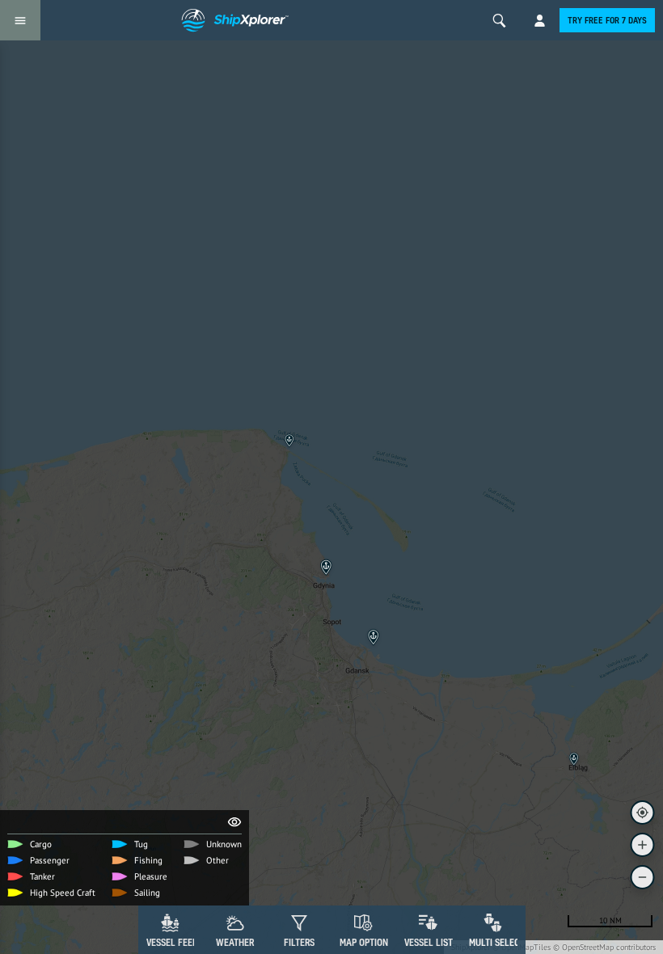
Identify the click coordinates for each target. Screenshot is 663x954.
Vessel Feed (172, 942)
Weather (235, 942)
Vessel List (428, 942)
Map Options (366, 942)
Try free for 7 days (607, 20)
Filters (299, 942)
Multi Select (497, 942)
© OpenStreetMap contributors (604, 947)
